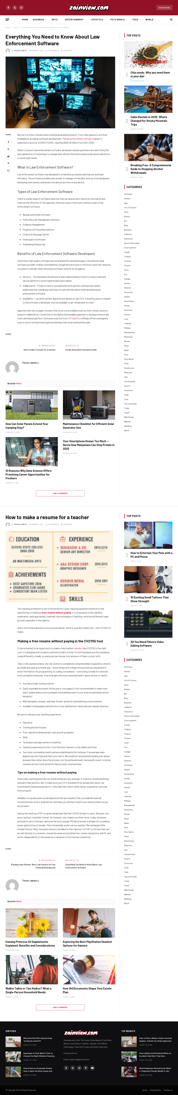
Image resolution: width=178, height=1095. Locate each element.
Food (126, 270)
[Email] (8, 170)
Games (127, 283)
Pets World (117, 19)
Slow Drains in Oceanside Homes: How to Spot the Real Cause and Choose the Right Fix (37, 1069)
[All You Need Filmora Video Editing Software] (148, 624)
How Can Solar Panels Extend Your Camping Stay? (27, 425)
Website (127, 421)
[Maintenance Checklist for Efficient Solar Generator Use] (89, 405)
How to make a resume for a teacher (39, 349)
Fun (125, 274)
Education (128, 238)
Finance (127, 261)
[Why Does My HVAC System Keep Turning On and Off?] (13, 1041)
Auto (126, 212)
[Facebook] (8, 142)
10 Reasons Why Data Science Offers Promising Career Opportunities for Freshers (29, 474)
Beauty (127, 216)
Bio (125, 221)
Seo (126, 377)
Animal (127, 198)
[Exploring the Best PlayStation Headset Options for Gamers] (89, 923)
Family (127, 252)
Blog (126, 225)
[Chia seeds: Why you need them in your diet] (148, 54)
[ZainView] (89, 8)
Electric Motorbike (131, 243)
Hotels (127, 305)
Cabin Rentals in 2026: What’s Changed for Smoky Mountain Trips (149, 120)
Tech (135, 19)
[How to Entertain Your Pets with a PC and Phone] (148, 535)
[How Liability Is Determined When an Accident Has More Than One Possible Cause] (129, 1057)
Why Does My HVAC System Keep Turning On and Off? (37, 1039)
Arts (55, 19)
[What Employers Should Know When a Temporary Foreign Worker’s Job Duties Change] (129, 1072)
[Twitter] (8, 149)
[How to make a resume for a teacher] (60, 566)
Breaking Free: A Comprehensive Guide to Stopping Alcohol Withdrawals (151, 168)
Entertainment (74, 19)
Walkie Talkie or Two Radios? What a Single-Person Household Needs (28, 990)
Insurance (128, 310)
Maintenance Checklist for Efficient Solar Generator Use (88, 425)
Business (38, 19)
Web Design (129, 417)
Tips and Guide (130, 403)
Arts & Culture (130, 207)
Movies (127, 341)
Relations (128, 372)
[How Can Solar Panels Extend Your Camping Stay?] (32, 405)
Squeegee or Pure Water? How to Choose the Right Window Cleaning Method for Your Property (38, 1054)
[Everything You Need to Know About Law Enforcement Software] (60, 92)
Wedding (127, 426)
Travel (126, 412)
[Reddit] (8, 156)
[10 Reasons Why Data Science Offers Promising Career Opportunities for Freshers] (32, 452)
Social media (129, 381)
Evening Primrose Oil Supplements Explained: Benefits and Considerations (30, 943)
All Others (128, 194)
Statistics (128, 390)
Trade (126, 408)
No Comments (53, 50)
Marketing (128, 337)
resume (77, 648)
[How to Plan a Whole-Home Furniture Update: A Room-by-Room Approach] (129, 1041)
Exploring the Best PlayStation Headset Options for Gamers (87, 943)
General (127, 288)
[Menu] (7, 19)
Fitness (127, 265)
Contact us (168, 1090)
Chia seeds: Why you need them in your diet (150, 74)
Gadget (127, 279)
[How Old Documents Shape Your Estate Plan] (89, 969)
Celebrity (128, 234)
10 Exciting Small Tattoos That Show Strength (150, 599)
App (126, 203)
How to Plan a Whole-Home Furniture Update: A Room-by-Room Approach (155, 1039)
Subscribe (164, 8)
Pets (126, 354)
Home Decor (129, 301)
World (149, 19)
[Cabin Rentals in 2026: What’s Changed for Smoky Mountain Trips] (148, 99)
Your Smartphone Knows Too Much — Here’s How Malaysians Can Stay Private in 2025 (88, 444)
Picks (126, 363)
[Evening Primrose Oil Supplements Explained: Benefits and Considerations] (32, 923)
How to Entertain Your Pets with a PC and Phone (151, 554)
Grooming (128, 292)
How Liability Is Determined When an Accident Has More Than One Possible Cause (155, 1054)
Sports (127, 386)
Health (127, 296)
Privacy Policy (155, 1090)
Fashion (127, 256)
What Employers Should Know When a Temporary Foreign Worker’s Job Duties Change (155, 1069)
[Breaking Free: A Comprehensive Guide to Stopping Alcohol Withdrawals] (148, 147)
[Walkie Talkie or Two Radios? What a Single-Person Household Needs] (32, 969)
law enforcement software (80, 138)
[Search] (171, 19)
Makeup (127, 328)
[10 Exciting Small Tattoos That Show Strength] (148, 579)
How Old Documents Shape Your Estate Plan (87, 990)
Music (126, 346)
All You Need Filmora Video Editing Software (147, 643)
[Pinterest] (8, 163)
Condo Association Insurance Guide (81, 349)
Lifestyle (97, 19)
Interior (127, 314)
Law (126, 319)
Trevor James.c (20, 50)
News (126, 350)
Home (25, 19)
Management (129, 332)
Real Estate (129, 368)
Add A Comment (60, 493)
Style (126, 395)
